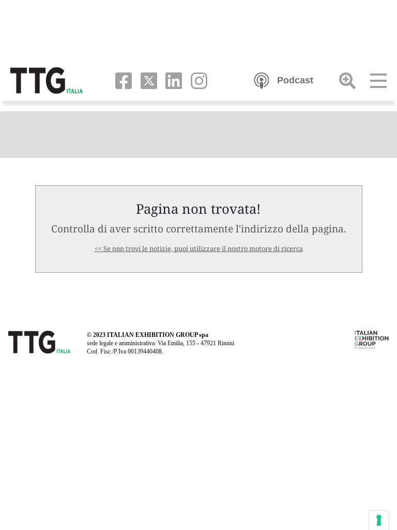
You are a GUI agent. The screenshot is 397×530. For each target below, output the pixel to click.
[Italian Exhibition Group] (372, 339)
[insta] (195, 79)
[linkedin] (172, 79)
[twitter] (146, 79)
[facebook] (121, 79)
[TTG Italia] (46, 79)
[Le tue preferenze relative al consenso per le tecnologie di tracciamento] (379, 520)
